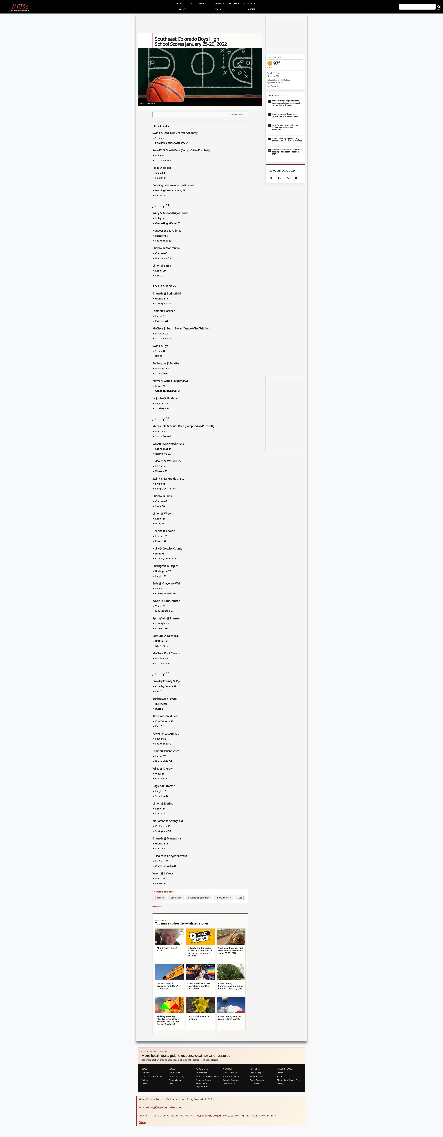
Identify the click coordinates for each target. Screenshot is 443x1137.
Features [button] (181, 9)
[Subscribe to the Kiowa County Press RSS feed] (288, 178)
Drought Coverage (231, 1080)
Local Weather (229, 1083)
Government (201, 1072)
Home (179, 3)
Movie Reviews (256, 1076)
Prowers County (176, 1080)
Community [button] (216, 3)
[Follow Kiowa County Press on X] (271, 178)
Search (280, 1072)
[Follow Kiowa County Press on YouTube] (296, 178)
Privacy (280, 1083)
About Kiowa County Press (288, 1080)
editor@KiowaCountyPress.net (164, 1107)
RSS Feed (281, 1076)
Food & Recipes (256, 1072)
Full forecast (272, 86)
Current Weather (230, 1072)
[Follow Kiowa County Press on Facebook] (279, 178)
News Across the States (151, 1076)
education (176, 898)
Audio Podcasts (257, 1080)
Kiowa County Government (207, 1076)
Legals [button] (217, 9)
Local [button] (190, 3)
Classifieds (249, 3)
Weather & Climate (231, 1076)
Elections (145, 1083)
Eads (240, 898)
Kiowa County (224, 898)
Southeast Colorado (199, 898)
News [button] (201, 3)
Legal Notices (202, 1086)
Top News (145, 1072)
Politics (144, 1080)
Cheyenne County (176, 1076)
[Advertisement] (285, 279)
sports (160, 898)
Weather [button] (232, 3)
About (251, 9)
